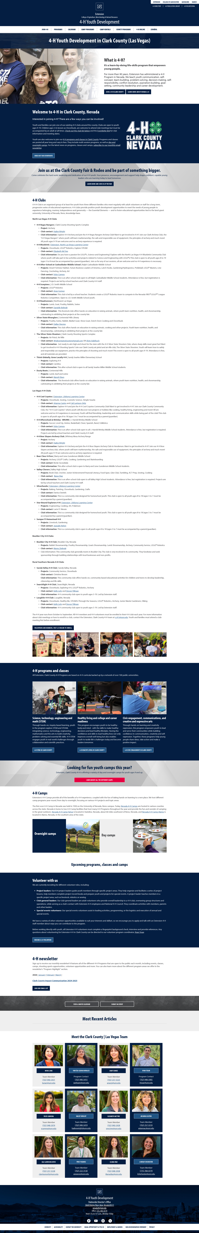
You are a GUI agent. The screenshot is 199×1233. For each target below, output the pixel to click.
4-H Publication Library (172, 6)
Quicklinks (185, 2)
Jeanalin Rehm (60, 525)
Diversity (48, 1227)
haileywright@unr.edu (81, 1128)
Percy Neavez (81, 1162)
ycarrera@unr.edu (48, 1128)
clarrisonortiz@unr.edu (48, 1174)
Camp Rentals (105, 29)
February (50, 975)
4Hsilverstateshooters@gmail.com (68, 340)
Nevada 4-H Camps (129, 806)
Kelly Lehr (58, 591)
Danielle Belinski (60, 307)
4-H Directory (157, 6)
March (58, 975)
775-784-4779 (102, 1210)
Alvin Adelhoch (93, 340)
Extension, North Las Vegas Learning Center (69, 244)
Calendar (72, 29)
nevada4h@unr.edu (99, 1207)
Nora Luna (48, 1071)
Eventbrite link (103, 130)
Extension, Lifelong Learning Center (69, 396)
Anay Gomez (59, 291)
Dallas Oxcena (60, 324)
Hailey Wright (59, 231)
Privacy (152, 1227)
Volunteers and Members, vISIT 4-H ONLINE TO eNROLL (53, 628)
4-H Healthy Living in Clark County (92, 750)
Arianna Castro (60, 403)
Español (154, 29)
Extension (156, 2)
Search (194, 2)
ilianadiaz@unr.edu (113, 1174)
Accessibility (58, 1227)
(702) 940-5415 (81, 1079)
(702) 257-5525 (113, 1079)
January (41, 975)
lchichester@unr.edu (146, 1174)
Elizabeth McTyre (61, 251)
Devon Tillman (72, 591)
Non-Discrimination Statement (136, 1227)
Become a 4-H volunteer (42, 940)
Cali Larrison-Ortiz (78, 403)
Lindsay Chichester (146, 1162)
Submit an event (117, 1004)
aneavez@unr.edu (81, 1174)
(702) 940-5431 (48, 1079)
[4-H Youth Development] (99, 1192)
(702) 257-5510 (146, 1125)
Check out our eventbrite (43, 156)
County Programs (123, 29)
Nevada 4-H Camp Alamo (153, 812)
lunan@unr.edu (48, 1083)
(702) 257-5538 (48, 1171)
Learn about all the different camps (99, 780)
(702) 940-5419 (81, 1125)
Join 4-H (45, 29)
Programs (58, 29)
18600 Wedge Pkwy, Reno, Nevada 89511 (99, 1205)
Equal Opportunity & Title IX (94, 1227)
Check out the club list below (77, 130)
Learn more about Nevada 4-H (138, 92)
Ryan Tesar (139, 932)
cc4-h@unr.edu (121, 617)
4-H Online (140, 29)
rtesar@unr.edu (146, 1082)
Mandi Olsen (59, 377)
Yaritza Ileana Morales (81, 1070)
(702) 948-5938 (113, 1171)
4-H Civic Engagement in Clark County (138, 750)
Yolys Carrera (59, 274)
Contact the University (73, 1227)
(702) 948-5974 (48, 1125)
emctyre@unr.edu (113, 1128)
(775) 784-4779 (146, 1170)
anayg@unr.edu (113, 1083)
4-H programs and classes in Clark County (80, 139)
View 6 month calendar (81, 1004)
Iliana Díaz (58, 476)
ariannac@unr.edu (146, 1128)
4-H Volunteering (189, 6)
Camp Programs (87, 29)
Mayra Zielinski (60, 548)
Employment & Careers (115, 1227)
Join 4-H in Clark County (114, 92)
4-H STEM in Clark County (43, 750)
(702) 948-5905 (146, 1079)
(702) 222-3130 (81, 1170)
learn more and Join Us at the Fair (99, 184)
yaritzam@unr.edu (81, 1082)
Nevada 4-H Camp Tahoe (62, 812)
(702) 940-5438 (113, 1125)
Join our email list (41, 988)
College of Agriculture (171, 2)
